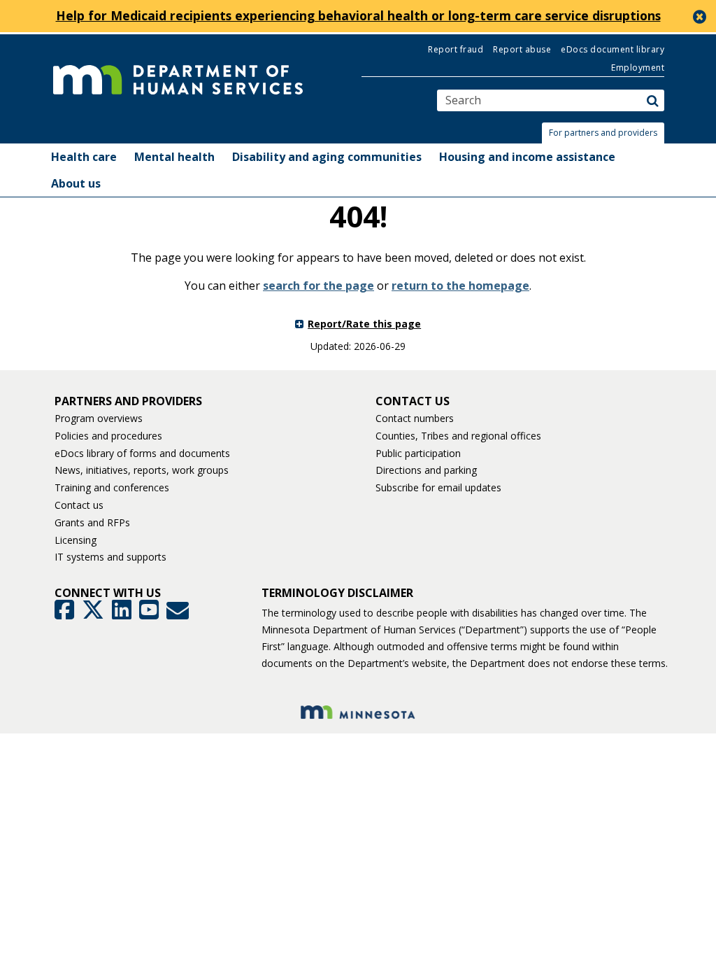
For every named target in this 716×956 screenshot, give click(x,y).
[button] (607, 132)
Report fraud (455, 49)
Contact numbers (414, 418)
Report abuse (522, 49)
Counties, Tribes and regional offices (458, 435)
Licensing (75, 540)
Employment (637, 67)
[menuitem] (84, 156)
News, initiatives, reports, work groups (142, 470)
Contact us (79, 505)
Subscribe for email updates (438, 487)
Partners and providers (128, 401)
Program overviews (99, 418)
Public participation (418, 453)
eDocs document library (612, 49)
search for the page (318, 285)
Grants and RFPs (92, 522)
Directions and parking (426, 470)
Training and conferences (112, 487)
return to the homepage (460, 285)
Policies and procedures (108, 435)
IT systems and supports (110, 556)
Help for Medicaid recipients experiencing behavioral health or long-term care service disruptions (358, 15)
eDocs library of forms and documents (142, 453)
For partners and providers (603, 133)
